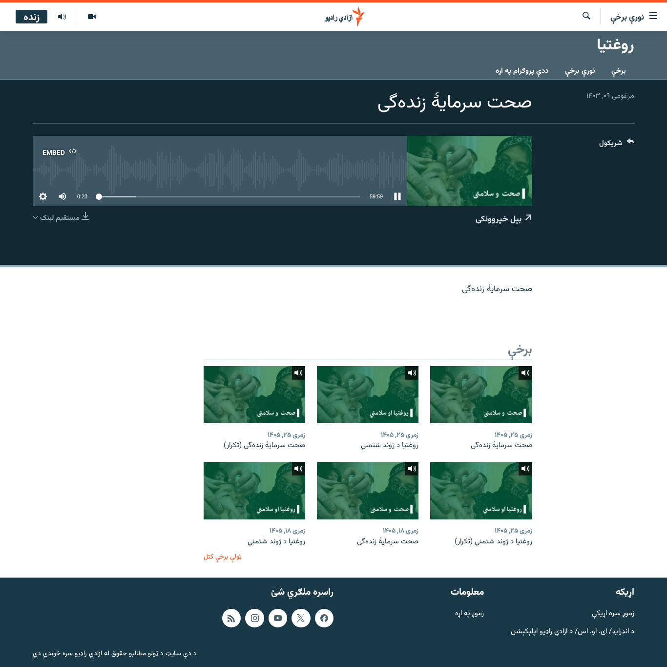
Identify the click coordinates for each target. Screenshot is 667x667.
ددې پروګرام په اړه (522, 71)
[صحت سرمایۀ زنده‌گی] (481, 394)
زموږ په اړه (469, 614)
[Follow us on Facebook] (324, 618)
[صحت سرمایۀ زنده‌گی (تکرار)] (254, 394)
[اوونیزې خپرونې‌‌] (62, 17)
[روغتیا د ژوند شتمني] (367, 394)
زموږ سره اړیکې (613, 614)
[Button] (616, 145)
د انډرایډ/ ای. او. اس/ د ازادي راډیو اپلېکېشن (572, 632)
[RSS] (231, 618)
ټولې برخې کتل (223, 556)
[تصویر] (91, 17)
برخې (618, 71)
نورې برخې (580, 71)
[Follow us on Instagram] (254, 618)
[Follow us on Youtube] (278, 618)
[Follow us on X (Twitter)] (301, 618)
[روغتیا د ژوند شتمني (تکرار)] (481, 490)
